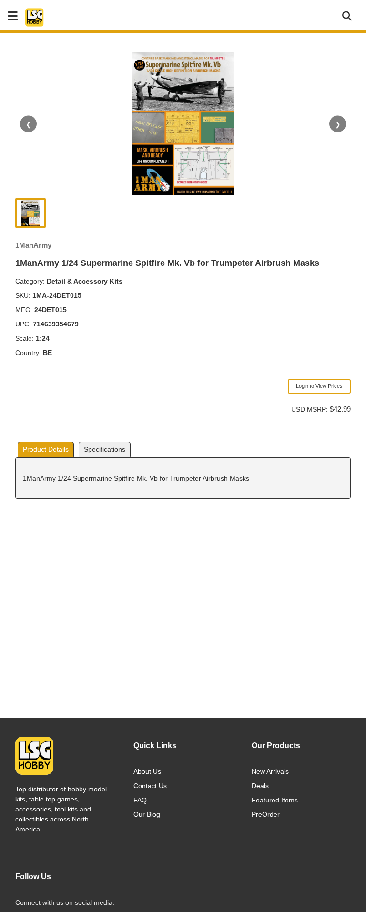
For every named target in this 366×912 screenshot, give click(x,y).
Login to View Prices (319, 386)
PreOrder (266, 814)
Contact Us (150, 786)
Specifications (104, 449)
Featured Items (275, 800)
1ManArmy (33, 245)
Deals (260, 786)
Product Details (46, 449)
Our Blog (146, 814)
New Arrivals (270, 771)
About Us (147, 771)
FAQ (140, 800)
